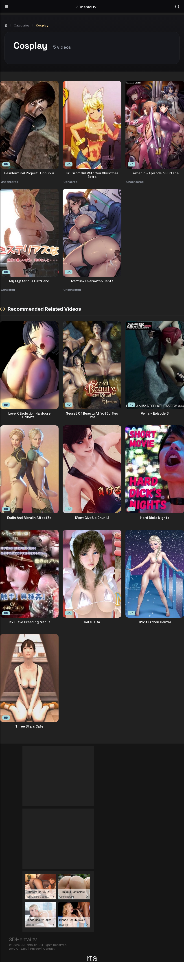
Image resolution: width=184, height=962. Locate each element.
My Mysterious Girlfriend (29, 281)
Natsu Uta (92, 622)
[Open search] (177, 6)
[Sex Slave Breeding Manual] (29, 574)
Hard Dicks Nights (154, 518)
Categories (21, 25)
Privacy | (36, 948)
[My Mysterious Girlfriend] (29, 233)
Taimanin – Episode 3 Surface (155, 173)
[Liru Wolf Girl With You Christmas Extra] (92, 125)
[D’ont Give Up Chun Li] (92, 469)
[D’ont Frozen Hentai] (154, 574)
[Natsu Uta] (92, 574)
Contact (49, 948)
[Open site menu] (6, 6)
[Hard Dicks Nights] (154, 469)
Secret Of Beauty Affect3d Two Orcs (92, 415)
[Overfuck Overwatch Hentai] (92, 233)
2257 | (24, 948)
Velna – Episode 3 (155, 413)
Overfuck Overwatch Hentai (92, 281)
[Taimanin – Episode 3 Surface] (154, 125)
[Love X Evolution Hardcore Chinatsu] (29, 365)
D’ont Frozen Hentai (155, 622)
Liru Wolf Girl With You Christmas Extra (92, 174)
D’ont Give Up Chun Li (92, 518)
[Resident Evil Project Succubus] (29, 125)
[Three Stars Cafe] (29, 678)
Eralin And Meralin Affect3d (29, 518)
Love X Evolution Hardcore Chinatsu (29, 415)
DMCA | (14, 948)
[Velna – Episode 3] (154, 365)
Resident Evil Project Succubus (29, 173)
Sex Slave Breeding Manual (29, 622)
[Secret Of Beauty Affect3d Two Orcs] (92, 365)
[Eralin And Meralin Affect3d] (29, 469)
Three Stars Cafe (29, 726)
